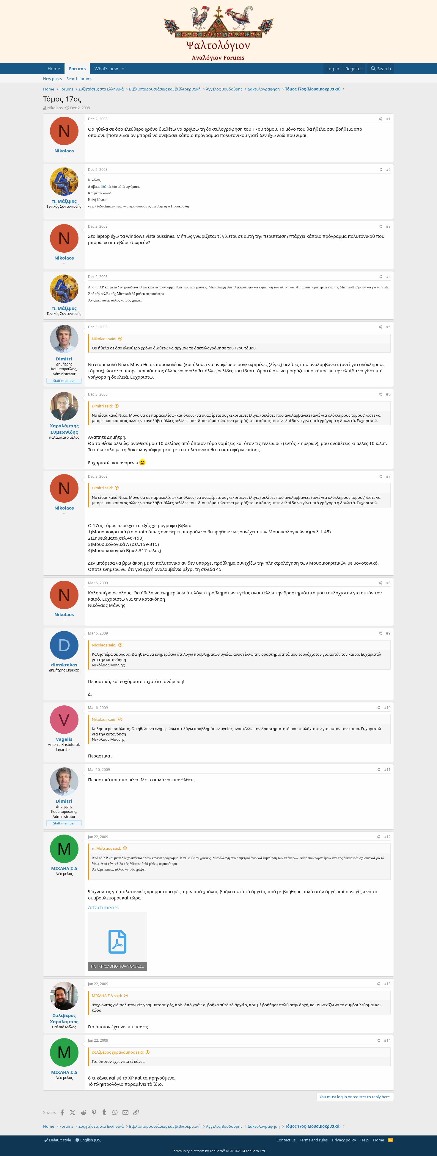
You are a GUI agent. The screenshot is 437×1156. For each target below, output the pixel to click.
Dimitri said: (102, 406)
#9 (388, 633)
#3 (388, 226)
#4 (388, 276)
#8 (388, 582)
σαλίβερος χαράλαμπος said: (118, 1052)
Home (54, 68)
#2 (388, 169)
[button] (123, 68)
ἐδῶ (104, 187)
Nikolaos (55, 107)
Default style (59, 1140)
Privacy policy (344, 1140)
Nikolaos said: (104, 338)
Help (364, 1140)
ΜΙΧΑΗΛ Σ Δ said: (107, 995)
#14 (387, 1040)
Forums (77, 68)
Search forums (79, 78)
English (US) (90, 1140)
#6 (388, 394)
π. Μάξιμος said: (106, 848)
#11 (387, 769)
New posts (52, 78)
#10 (387, 707)
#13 (387, 983)
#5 (388, 326)
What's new (106, 68)
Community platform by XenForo (219, 1151)
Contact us (285, 1140)
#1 (388, 118)
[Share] (380, 119)
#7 (388, 476)
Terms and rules (314, 1140)
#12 (387, 836)
